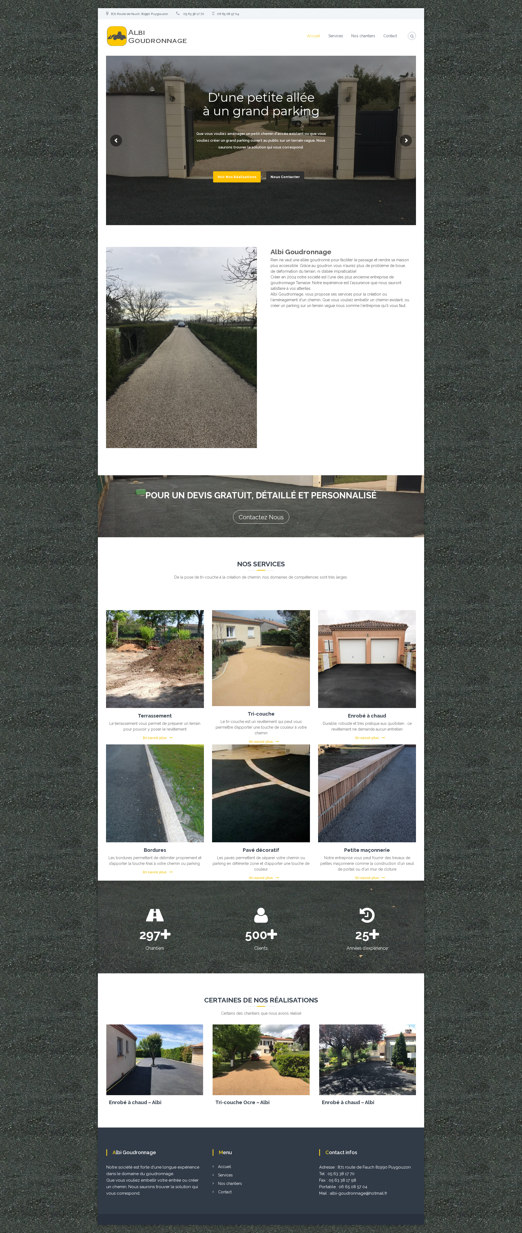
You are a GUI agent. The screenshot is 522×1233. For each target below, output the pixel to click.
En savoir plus (155, 738)
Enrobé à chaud (367, 716)
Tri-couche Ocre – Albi (242, 1102)
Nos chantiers (363, 36)
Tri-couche (261, 714)
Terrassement (155, 716)
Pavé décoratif (261, 850)
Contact (390, 36)
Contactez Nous (261, 517)
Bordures (155, 850)
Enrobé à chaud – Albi (135, 1102)
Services (335, 36)
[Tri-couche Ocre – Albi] (261, 1059)
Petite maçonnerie (367, 850)
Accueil (313, 36)
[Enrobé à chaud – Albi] (154, 1059)
